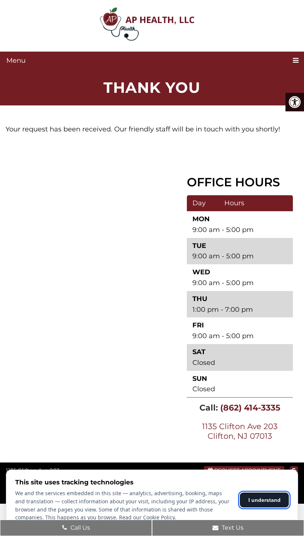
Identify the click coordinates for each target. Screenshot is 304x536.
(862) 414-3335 (250, 408)
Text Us (232, 527)
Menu (16, 60)
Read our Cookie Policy (147, 517)
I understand (264, 500)
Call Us (79, 527)
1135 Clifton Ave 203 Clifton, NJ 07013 (240, 431)
